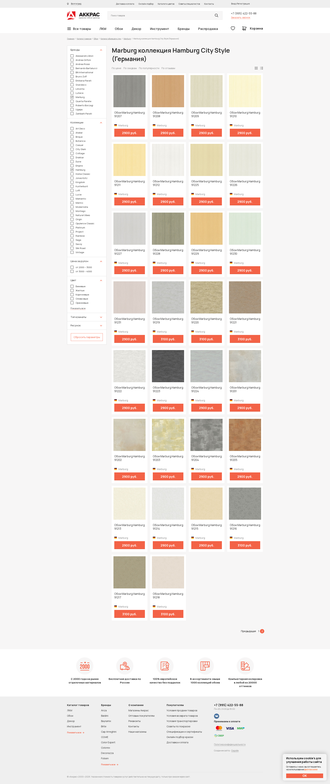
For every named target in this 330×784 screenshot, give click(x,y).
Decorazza (107, 753)
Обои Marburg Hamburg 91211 (129, 183)
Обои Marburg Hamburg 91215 (206, 527)
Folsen (105, 758)
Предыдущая (248, 631)
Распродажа (208, 29)
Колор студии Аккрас (83, 15)
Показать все (77, 308)
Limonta (80, 88)
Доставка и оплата (125, 3)
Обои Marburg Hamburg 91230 (245, 252)
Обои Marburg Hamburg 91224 (206, 389)
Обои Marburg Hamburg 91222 (129, 389)
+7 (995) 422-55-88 (243, 13)
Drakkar (80, 157)
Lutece (79, 93)
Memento (81, 198)
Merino (79, 202)
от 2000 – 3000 (84, 267)
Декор (136, 29)
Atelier (79, 132)
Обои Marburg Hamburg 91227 (129, 252)
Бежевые (80, 286)
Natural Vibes (83, 215)
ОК (304, 776)
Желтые (80, 290)
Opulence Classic (85, 223)
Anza (104, 710)
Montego (80, 211)
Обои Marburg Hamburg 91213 (129, 527)
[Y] (216, 15)
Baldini (104, 715)
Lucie (78, 194)
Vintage (80, 252)
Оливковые (82, 298)
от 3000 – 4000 (84, 271)
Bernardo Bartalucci (86, 68)
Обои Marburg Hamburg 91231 (129, 320)
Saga (78, 239)
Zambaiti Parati (84, 113)
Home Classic (83, 173)
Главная (70, 38)
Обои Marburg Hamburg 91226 (245, 183)
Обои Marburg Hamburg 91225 (206, 183)
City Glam (81, 149)
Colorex (105, 747)
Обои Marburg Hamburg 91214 (168, 527)
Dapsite (235, 750)
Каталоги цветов (166, 3)
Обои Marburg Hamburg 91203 (168, 458)
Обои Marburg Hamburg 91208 (168, 114)
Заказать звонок (240, 17)
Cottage (80, 153)
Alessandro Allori (84, 55)
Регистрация (243, 3)
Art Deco (80, 128)
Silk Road (80, 248)
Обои (119, 29)
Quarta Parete (83, 101)
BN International (84, 72)
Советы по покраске (178, 726)
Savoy (79, 244)
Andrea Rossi (83, 64)
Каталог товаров (84, 38)
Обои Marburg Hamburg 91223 (168, 389)
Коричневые (82, 294)
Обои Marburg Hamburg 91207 (129, 114)
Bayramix (106, 721)
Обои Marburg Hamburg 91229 (206, 252)
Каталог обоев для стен (111, 38)
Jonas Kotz (81, 178)
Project (80, 231)
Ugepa (79, 109)
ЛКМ (103, 29)
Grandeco (81, 84)
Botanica (80, 140)
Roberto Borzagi (84, 105)
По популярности (149, 68)
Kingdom (80, 182)
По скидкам (130, 68)
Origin (79, 219)
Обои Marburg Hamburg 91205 (245, 458)
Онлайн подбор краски (180, 737)
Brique (79, 136)
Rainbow (80, 235)
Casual (79, 145)
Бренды (184, 29)
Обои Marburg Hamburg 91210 (245, 114)
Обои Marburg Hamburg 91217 (129, 595)
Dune (78, 161)
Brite (103, 726)
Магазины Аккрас (138, 710)
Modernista (82, 206)
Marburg (127, 38)
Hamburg (80, 169)
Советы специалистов (189, 3)
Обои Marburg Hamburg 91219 (168, 320)
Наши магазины (137, 731)
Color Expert (108, 742)
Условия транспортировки (182, 721)
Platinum (80, 227)
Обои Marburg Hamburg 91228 (168, 252)
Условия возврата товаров (182, 715)
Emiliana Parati (83, 80)
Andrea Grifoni (83, 60)
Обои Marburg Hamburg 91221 (245, 320)
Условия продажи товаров (182, 710)
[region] (86, 195)
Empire (79, 165)
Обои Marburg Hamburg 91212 (168, 183)
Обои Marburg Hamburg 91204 (206, 458)
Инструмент (159, 29)
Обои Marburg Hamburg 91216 (245, 527)
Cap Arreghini (108, 731)
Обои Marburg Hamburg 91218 (168, 595)
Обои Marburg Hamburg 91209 (206, 114)
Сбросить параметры (87, 337)
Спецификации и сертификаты (184, 731)
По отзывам (168, 68)
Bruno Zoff (81, 76)
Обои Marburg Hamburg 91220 (206, 320)
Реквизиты (134, 721)
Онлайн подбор (146, 3)
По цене (116, 68)
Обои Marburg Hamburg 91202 (129, 458)
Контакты (209, 3)
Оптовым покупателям (141, 715)
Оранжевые (82, 302)
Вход (233, 3)
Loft (78, 190)
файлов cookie (310, 769)
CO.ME (104, 737)
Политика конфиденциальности (230, 744)
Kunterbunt (82, 186)
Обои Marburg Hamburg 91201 (245, 389)
